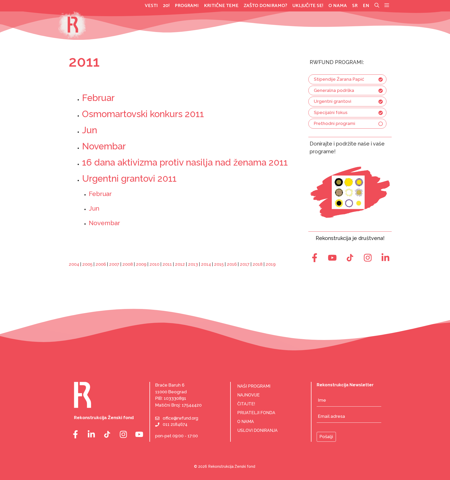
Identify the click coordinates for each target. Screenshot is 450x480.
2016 (232, 264)
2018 (257, 264)
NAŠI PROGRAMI (253, 386)
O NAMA (245, 421)
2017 (244, 264)
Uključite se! (307, 6)
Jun (89, 130)
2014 (206, 264)
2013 (193, 264)
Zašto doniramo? (265, 6)
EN (366, 6)
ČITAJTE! (246, 403)
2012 (180, 264)
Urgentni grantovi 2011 (129, 178)
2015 (219, 264)
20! (166, 6)
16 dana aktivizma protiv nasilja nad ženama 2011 (185, 162)
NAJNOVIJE (248, 395)
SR (355, 6)
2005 (87, 264)
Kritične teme (221, 6)
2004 (74, 264)
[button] (387, 5)
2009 (141, 264)
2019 (271, 264)
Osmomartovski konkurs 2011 (143, 114)
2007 (114, 264)
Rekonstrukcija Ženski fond (231, 466)
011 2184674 (175, 424)
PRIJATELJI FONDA (256, 412)
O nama (337, 6)
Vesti (151, 6)
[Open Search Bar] (377, 5)
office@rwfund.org (180, 418)
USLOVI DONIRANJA (257, 430)
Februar (98, 97)
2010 (154, 264)
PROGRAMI (187, 6)
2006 (101, 264)
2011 (167, 264)
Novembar (104, 146)
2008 (127, 264)
